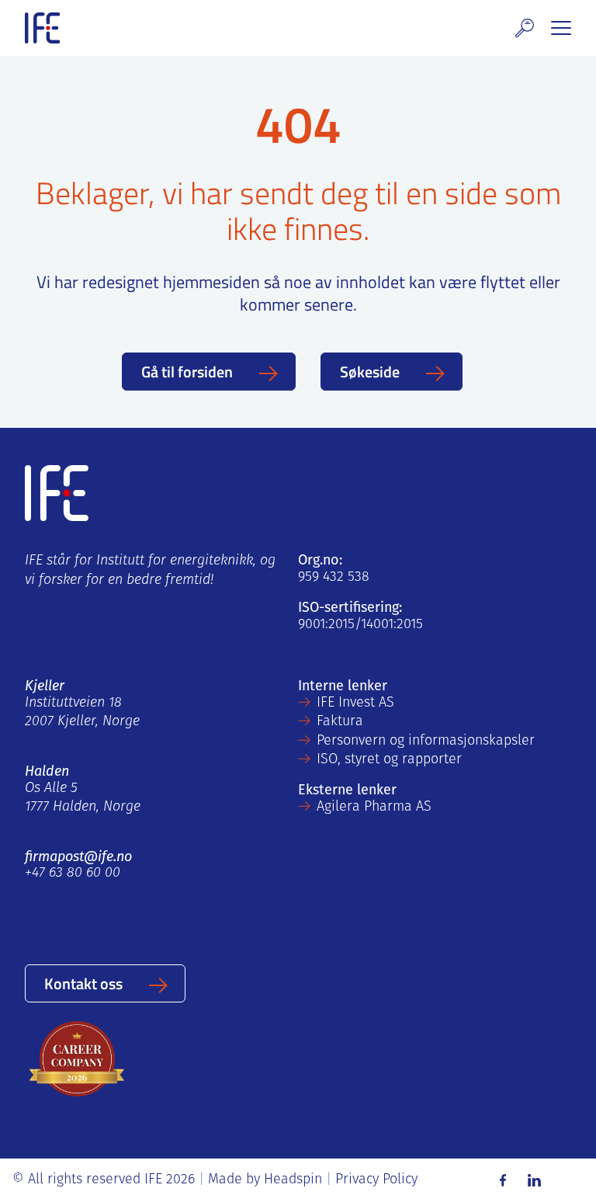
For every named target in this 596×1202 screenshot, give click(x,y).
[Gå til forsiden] (42, 27)
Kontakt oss (83, 983)
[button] (524, 28)
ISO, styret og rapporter (389, 760)
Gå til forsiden (187, 371)
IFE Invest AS (355, 703)
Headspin (293, 1180)
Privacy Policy (376, 1180)
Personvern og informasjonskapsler (426, 742)
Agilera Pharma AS (374, 808)
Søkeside (370, 371)
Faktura (340, 722)
